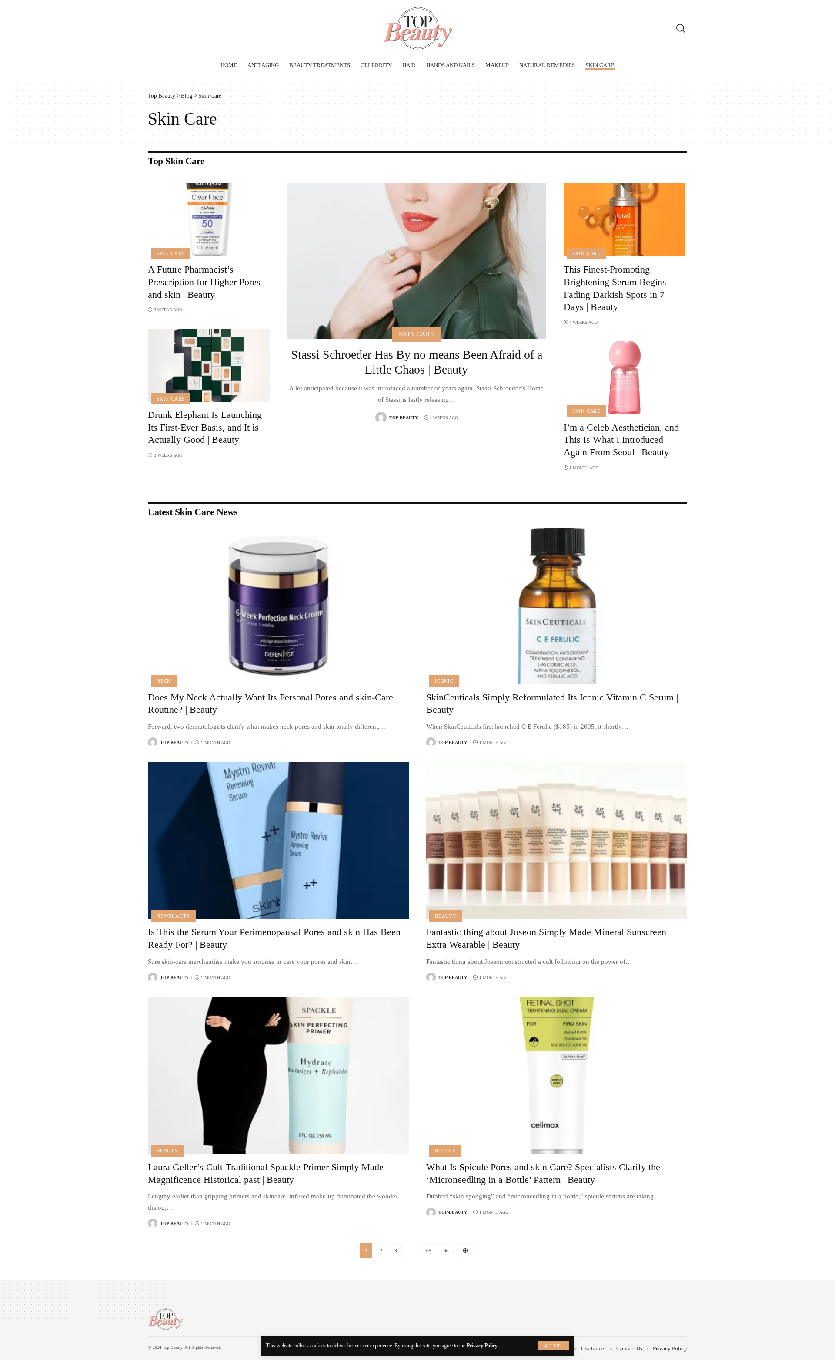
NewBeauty (173, 916)
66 (446, 1250)
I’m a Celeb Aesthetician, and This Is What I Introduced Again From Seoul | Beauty (621, 440)
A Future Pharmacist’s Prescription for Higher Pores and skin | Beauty (204, 282)
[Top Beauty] (417, 28)
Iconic (444, 680)
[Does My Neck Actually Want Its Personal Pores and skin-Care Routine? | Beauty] (278, 606)
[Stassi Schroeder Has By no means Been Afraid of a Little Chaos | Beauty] (416, 261)
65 (428, 1250)
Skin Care (171, 253)
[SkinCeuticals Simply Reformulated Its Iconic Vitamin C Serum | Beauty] (556, 606)
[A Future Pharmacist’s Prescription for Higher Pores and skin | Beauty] (209, 219)
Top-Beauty (403, 417)
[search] (680, 28)
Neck (164, 680)
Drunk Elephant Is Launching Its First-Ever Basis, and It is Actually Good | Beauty (205, 427)
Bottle (445, 1150)
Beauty (446, 916)
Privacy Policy (482, 1346)
